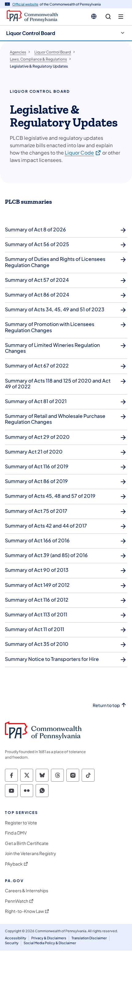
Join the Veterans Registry (30, 853)
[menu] (121, 17)
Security (11, 943)
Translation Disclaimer (89, 938)
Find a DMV (16, 832)
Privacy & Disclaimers (48, 938)
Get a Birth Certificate (27, 843)
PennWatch (16, 901)
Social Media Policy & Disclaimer (50, 943)
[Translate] (93, 16)
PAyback (14, 863)
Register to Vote (21, 822)
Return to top (106, 705)
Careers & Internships (26, 890)
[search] (108, 17)
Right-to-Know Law (24, 911)
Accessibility (15, 938)
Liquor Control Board (30, 33)
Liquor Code (83, 152)
